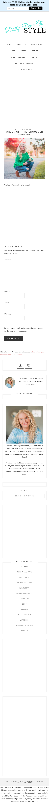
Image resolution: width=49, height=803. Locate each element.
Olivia (22, 781)
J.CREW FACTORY (24, 572)
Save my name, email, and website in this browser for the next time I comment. (23, 329)
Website (7, 314)
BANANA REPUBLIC (24, 593)
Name (7, 291)
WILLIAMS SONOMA (24, 625)
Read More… (31, 384)
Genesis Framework (35, 781)
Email (6, 303)
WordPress (21, 783)
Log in (29, 783)
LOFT (24, 604)
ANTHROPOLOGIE (25, 582)
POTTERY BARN (24, 615)
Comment (8, 259)
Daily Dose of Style (25, 26)
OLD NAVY (24, 599)
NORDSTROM (24, 588)
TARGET (24, 609)
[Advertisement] (24, 98)
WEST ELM (24, 620)
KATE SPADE (24, 577)
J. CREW (24, 566)
